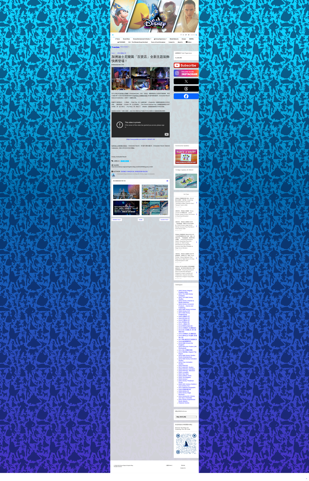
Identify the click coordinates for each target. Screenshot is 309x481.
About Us (180, 42)
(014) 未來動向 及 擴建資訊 (187, 328)
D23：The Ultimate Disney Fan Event (138, 42)
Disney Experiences (160, 39)
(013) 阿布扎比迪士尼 (185, 326)
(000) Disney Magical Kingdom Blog (185, 291)
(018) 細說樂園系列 (185, 341)
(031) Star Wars (184, 374)
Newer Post (117, 219)
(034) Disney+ (183, 379)
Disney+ (184, 39)
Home (118, 39)
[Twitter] (186, 35)
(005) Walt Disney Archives (187, 309)
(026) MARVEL (183, 365)
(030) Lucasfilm (183, 372)
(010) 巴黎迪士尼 (184, 320)
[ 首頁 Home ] (169, 465)
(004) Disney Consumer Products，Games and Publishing (186, 306)
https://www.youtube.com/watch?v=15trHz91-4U (140, 139)
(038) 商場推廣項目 (185, 389)
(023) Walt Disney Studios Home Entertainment (187, 356)
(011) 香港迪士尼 (184, 322)
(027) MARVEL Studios (186, 367)
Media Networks (174, 39)
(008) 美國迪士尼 (121, 53)
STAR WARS (122, 42)
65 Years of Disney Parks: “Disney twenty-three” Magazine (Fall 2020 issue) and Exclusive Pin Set (153, 194)
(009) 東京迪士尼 (184, 318)
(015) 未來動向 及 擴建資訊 (187, 333)
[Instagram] (183, 35)
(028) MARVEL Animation (187, 369)
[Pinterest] (188, 35)
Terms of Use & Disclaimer (158, 42)
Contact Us (172, 42)
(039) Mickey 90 (184, 391)
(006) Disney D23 (184, 311)
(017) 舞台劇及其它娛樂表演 (188, 339)
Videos (189, 42)
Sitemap (183, 465)
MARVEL (191, 39)
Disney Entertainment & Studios (141, 39)
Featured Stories (184, 403)
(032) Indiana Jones (185, 375)
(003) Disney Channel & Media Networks (186, 301)
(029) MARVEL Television (187, 370)
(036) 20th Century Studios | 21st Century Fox (188, 385)
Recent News (126, 39)
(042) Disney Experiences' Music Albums (187, 400)
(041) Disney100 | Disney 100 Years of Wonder (187, 397)
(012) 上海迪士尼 (184, 324)
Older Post (165, 219)
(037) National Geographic (187, 387)
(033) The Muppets (185, 377)
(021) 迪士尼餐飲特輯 (185, 350)
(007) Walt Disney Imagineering (184, 313)
